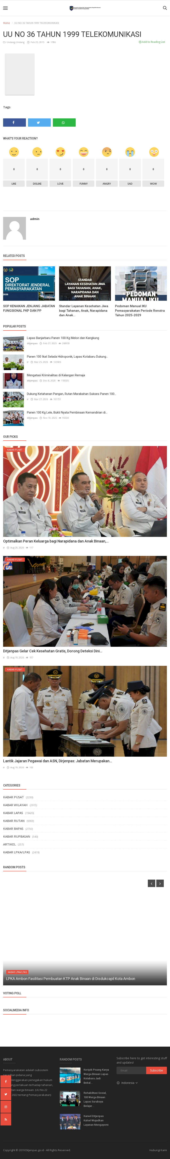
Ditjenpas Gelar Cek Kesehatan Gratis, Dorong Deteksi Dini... (52, 651)
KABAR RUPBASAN (16, 836)
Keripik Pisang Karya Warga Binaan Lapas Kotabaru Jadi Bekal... (96, 1076)
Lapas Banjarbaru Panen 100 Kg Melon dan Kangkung (63, 338)
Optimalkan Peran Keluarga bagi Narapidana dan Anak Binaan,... (56, 541)
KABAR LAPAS (13, 813)
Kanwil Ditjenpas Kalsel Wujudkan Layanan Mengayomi (96, 1120)
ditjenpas (32, 343)
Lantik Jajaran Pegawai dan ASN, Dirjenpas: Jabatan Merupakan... (57, 761)
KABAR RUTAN (13, 821)
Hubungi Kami (158, 1150)
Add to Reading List (153, 42)
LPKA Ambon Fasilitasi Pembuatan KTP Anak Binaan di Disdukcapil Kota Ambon (70, 978)
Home (6, 22)
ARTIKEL (9, 844)
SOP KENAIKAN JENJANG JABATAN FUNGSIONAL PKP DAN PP (29, 308)
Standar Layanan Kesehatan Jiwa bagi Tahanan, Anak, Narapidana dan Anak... (83, 310)
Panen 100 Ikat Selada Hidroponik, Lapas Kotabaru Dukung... (67, 356)
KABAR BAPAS (13, 828)
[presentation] (151, 883)
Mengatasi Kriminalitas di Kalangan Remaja (56, 375)
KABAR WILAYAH (15, 805)
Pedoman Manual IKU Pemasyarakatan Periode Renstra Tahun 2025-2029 (140, 310)
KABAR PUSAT (13, 797)
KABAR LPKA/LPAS (16, 852)
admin (34, 219)
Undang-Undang (15, 42)
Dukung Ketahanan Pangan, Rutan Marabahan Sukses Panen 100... (71, 394)
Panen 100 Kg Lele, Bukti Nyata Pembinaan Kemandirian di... (67, 412)
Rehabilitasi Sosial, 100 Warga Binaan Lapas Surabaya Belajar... (95, 1099)
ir (28, 361)
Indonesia (128, 1083)
